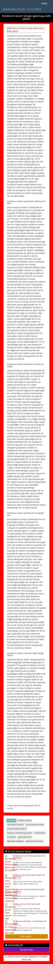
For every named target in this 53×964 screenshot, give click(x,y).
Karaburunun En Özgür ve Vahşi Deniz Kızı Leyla (29, 922)
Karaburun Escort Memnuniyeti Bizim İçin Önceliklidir (29, 857)
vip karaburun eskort (15, 824)
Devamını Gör (26, 950)
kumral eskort (40, 833)
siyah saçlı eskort (25, 837)
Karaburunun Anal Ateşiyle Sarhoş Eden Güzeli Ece (29, 890)
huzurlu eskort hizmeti (35, 824)
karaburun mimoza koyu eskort (19, 833)
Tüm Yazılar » (26, 936)
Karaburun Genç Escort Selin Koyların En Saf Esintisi (29, 876)
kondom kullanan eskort (16, 829)
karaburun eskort (25, 820)
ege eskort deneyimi (15, 841)
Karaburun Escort (22, 9)
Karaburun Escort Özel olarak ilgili (26, 904)
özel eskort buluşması (34, 841)
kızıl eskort (11, 837)
